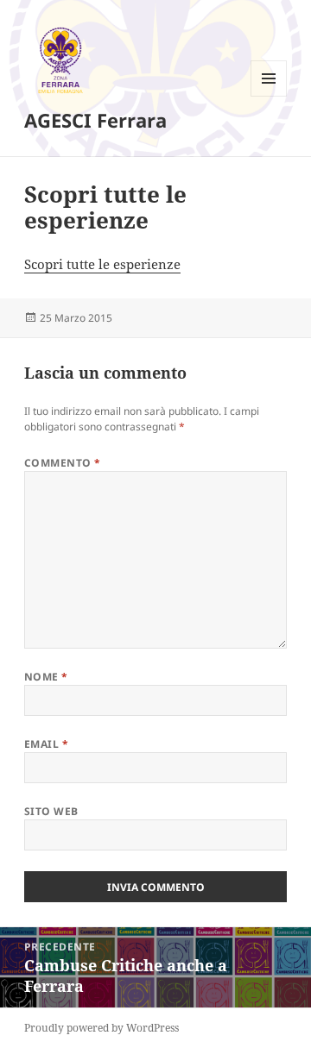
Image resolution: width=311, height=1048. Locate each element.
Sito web (51, 811)
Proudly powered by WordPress (101, 1027)
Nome (46, 676)
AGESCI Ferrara (95, 120)
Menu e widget (269, 96)
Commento (62, 462)
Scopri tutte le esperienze (102, 264)
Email (46, 744)
